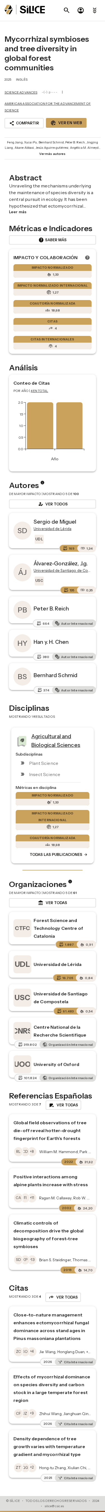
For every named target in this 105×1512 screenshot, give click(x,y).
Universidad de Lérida (57, 964)
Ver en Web (66, 123)
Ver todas (52, 903)
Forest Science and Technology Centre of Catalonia (58, 928)
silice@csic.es (54, 1506)
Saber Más (52, 240)
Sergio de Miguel (55, 521)
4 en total (39, 391)
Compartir (24, 123)
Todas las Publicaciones (59, 855)
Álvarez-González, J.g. (61, 563)
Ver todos (53, 504)
